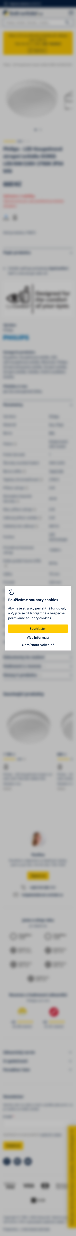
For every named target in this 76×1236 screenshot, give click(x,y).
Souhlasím (38, 628)
